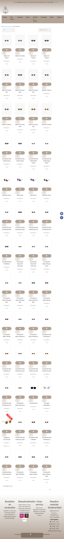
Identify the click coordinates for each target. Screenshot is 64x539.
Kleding (5, 17)
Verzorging (44, 17)
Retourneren (39, 508)
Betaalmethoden (39, 513)
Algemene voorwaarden (39, 510)
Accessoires (9, 27)
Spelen (52, 17)
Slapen (28, 17)
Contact (56, 2)
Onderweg (19, 17)
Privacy (39, 515)
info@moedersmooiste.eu (55, 531)
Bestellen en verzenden (39, 512)
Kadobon (59, 17)
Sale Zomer (12, 18)
